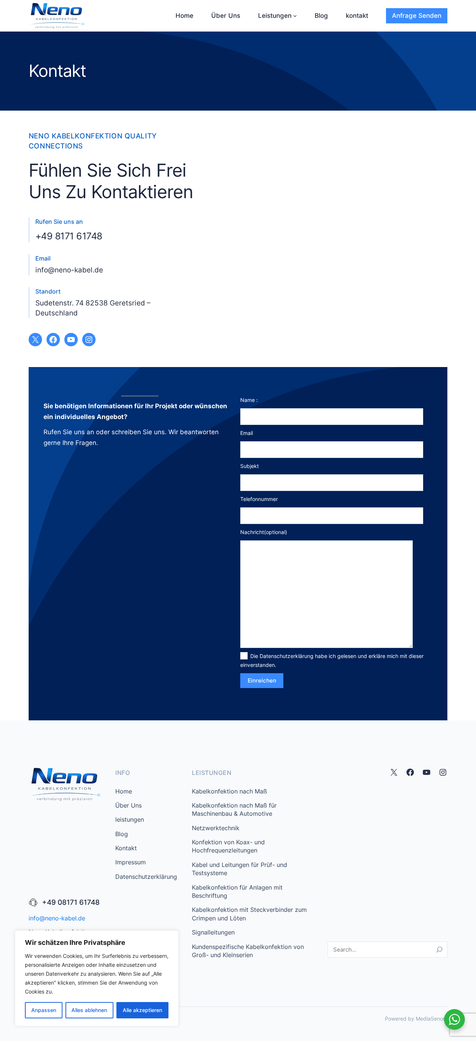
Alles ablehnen (89, 1010)
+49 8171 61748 (68, 236)
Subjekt (249, 466)
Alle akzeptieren (142, 1010)
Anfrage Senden (416, 15)
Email (246, 433)
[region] (96, 978)
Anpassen (43, 1010)
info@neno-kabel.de (69, 270)
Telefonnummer (259, 499)
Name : (249, 400)
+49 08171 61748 (71, 902)
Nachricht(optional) (263, 532)
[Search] (439, 949)
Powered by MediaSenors (416, 1018)
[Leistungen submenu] (295, 15)
